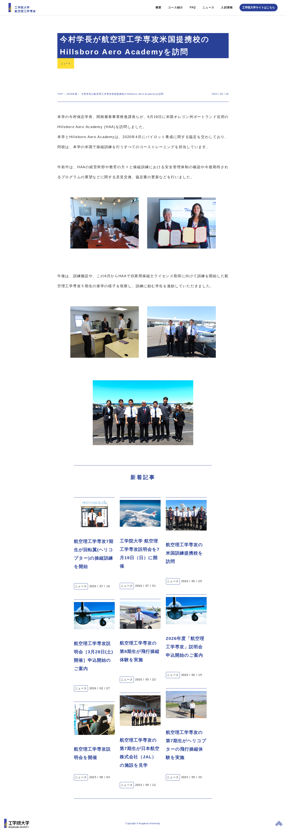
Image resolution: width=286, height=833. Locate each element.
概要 (159, 7)
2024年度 (72, 94)
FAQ (193, 7)
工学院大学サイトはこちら (258, 7)
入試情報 (227, 7)
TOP (60, 94)
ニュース (208, 7)
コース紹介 (175, 7)
